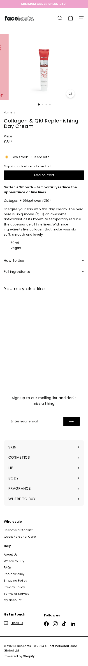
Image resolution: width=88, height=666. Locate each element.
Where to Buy (14, 561)
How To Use (14, 260)
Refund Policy (14, 574)
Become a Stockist (18, 530)
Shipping (10, 166)
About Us (11, 554)
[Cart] (70, 18)
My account (13, 600)
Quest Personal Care (20, 536)
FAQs (8, 567)
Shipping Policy (15, 580)
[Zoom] (70, 93)
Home (8, 112)
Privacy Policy (14, 587)
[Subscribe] (71, 421)
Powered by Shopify (19, 656)
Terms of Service (17, 594)
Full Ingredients (17, 271)
